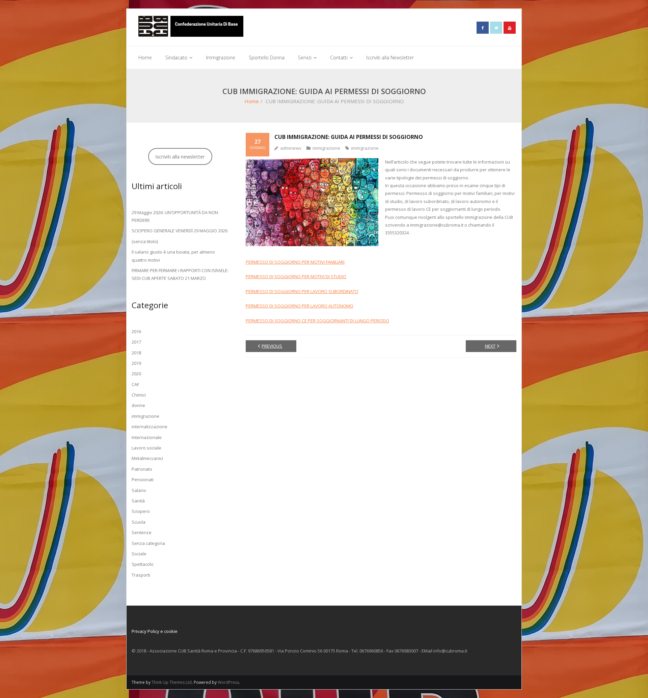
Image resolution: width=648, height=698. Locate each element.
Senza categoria (148, 543)
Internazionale (147, 437)
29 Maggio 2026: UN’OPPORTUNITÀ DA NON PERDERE (175, 216)
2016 (136, 331)
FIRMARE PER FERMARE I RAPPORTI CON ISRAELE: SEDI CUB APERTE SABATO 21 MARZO (180, 274)
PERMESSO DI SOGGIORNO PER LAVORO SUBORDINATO (302, 291)
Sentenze (142, 532)
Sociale (139, 554)
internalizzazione (149, 427)
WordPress (228, 682)
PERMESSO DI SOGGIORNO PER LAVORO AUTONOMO (299, 306)
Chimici (139, 395)
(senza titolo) (145, 241)
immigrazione (326, 148)
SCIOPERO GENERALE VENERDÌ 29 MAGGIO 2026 (179, 231)
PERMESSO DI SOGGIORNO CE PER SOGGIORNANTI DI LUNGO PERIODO (317, 321)
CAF (135, 384)
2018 (136, 353)
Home (251, 101)
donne (138, 405)
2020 (136, 374)
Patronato (142, 469)
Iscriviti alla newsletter (180, 156)
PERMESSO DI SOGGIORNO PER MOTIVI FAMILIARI (295, 262)
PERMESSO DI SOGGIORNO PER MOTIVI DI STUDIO (296, 276)
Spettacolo (143, 564)
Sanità (138, 501)
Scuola (138, 522)
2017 (136, 342)
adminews (290, 148)
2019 (136, 363)
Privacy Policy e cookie (155, 631)
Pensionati (143, 479)
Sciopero (141, 511)
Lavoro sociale (146, 448)
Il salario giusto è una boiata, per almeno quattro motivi (173, 256)
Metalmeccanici (147, 458)
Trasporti (141, 575)
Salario (139, 490)
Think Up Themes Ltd (172, 682)
